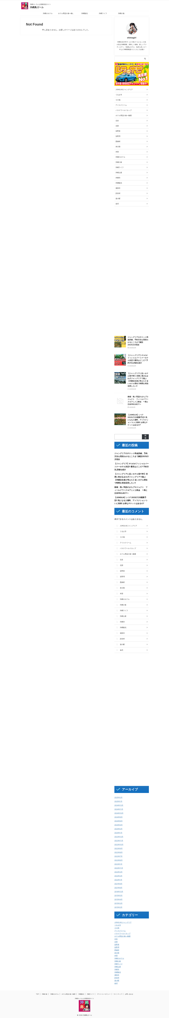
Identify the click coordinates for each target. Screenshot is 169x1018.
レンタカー (119, 255)
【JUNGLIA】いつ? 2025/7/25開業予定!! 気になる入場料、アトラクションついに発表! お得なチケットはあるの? (138, 420)
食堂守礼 (131, 320)
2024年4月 (118, 825)
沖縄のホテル (48, 13)
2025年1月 (118, 801)
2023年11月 (118, 841)
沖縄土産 (117, 967)
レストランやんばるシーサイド (126, 250)
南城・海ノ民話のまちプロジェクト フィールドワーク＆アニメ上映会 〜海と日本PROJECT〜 (131, 490)
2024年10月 (118, 813)
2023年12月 (118, 837)
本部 (116, 956)
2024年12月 (118, 805)
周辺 (124, 265)
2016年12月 (118, 892)
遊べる (134, 305)
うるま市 (117, 925)
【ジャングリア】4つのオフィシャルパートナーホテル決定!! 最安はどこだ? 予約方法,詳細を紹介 (131, 466)
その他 (116, 928)
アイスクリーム (120, 931)
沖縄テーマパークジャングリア (126, 290)
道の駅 (116, 980)
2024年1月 (118, 833)
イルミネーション (138, 221)
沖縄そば (132, 275)
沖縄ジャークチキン (122, 285)
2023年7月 (118, 856)
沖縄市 (116, 969)
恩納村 (116, 950)
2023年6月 (118, 860)
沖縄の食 (121, 13)
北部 (116, 942)
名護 (117, 265)
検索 (145, 436)
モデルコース (133, 240)
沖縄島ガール (37, 7)
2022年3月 (118, 872)
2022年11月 (118, 868)
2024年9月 (118, 817)
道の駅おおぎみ (121, 310)
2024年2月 (118, 829)
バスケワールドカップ (122, 933)
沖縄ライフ (103, 13)
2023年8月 (118, 852)
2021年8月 (118, 888)
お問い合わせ (129, 994)
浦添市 (116, 975)
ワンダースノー (132, 255)
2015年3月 (118, 903)
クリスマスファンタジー (124, 230)
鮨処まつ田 (119, 325)
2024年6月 (118, 821)
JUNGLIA (119, 216)
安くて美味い (142, 265)
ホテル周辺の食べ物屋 (66, 13)
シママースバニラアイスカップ (126, 235)
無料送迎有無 (134, 300)
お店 (137, 216)
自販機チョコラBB (122, 305)
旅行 (117, 270)
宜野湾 (116, 947)
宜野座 (116, 944)
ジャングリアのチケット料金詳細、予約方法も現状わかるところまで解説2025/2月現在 (131, 456)
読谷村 (116, 978)
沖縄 (124, 270)
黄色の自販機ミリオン (134, 325)
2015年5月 (118, 895)
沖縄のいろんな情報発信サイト (84, 998)
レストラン (119, 245)
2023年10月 (118, 844)
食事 (122, 320)
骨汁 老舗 (141, 320)
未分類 (116, 953)
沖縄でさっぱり (121, 280)
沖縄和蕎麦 (119, 295)
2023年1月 (118, 864)
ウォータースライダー (123, 226)
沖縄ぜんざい (120, 275)
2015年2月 (118, 907)
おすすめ (129, 216)
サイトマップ (118, 994)
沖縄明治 (130, 295)
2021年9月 (118, 884)
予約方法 (138, 260)
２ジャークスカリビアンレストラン (128, 330)
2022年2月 (118, 876)
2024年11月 (118, 809)
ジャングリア (120, 240)
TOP (37, 994)
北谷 (116, 939)
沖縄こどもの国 (135, 270)
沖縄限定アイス (121, 300)
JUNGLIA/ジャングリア (123, 922)
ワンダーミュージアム (123, 260)
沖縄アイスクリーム (137, 280)
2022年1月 (118, 880)
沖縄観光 (84, 13)
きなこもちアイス (122, 221)
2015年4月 (118, 899)
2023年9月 (118, 848)
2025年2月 (118, 797)
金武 (116, 983)
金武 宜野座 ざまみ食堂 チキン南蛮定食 (131, 315)
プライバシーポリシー (104, 994)
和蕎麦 (132, 265)
